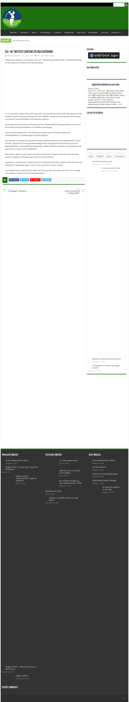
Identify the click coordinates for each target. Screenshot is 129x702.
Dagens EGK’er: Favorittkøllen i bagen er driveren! (26, 478)
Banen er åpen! (93, 88)
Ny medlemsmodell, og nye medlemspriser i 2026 (70, 482)
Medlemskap (69, 32)
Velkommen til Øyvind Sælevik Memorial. (106, 359)
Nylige (91, 156)
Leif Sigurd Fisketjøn (13, 56)
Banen (34, 32)
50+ (38, 56)
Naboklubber (93, 32)
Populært (99, 156)
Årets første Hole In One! (111, 168)
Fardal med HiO (99, 467)
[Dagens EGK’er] (8, 679)
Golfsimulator (45, 32)
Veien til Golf (81, 32)
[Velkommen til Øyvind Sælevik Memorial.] (89, 359)
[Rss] (124, 698)
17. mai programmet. (68, 460)
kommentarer (120, 156)
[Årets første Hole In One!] (94, 261)
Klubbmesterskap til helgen (104, 480)
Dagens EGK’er (22, 676)
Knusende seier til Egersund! (102, 161)
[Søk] (126, 5)
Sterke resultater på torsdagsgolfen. (72, 191)
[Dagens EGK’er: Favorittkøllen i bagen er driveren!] (8, 569)
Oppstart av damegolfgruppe (105, 474)
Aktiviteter (24, 32)
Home (5, 32)
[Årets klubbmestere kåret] (3, 460)
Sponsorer (105, 32)
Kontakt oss (115, 32)
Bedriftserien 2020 (53, 491)
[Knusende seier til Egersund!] (89, 161)
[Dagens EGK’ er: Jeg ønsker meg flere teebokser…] (3, 467)
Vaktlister (13, 32)
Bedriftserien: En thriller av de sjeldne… (69, 472)
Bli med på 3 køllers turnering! (111, 488)
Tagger (109, 156)
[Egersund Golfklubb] (12, 18)
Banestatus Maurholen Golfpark (105, 85)
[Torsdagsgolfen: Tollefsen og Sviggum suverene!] (89, 365)
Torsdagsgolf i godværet (17, 190)
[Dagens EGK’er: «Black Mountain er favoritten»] (3, 667)
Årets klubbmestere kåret (20, 40)
